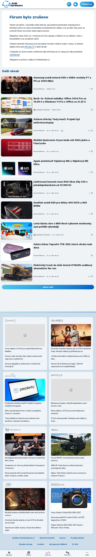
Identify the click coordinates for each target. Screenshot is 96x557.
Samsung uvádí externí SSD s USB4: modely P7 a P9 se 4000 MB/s (62, 79)
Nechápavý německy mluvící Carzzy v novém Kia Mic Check (25, 459)
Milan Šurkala (39, 89)
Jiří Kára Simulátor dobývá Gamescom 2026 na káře (70, 357)
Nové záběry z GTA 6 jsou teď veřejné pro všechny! (68, 412)
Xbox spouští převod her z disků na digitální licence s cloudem (23, 412)
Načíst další (48, 287)
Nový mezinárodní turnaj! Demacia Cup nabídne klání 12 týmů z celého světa (24, 474)
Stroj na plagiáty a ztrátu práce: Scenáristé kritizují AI (22, 365)
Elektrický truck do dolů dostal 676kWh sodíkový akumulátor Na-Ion (63, 267)
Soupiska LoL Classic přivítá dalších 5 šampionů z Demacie (25, 466)
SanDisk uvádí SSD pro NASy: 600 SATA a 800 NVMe (60, 204)
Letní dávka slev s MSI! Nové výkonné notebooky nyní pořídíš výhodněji (63, 225)
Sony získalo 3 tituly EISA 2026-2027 (66, 513)
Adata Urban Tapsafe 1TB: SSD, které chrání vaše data (63, 246)
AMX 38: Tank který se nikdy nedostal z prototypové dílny (67, 466)
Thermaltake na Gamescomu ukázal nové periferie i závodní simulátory (22, 419)
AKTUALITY (29, 47)
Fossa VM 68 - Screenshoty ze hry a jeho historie (67, 459)
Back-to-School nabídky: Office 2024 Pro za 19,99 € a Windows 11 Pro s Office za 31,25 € (60, 100)
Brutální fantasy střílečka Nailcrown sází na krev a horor (24, 514)
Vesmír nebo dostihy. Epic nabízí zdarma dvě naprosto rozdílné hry (23, 357)
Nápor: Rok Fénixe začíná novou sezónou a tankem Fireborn (68, 474)
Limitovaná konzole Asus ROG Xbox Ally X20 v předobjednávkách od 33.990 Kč (61, 183)
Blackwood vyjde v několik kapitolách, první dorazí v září (69, 404)
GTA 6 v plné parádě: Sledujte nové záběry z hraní (69, 419)
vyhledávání (15, 55)
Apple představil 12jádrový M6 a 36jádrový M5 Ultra (61, 163)
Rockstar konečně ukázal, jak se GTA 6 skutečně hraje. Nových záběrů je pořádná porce (71, 350)
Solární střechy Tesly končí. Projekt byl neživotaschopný (57, 121)
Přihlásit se (87, 4)
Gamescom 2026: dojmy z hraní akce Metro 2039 (23, 529)
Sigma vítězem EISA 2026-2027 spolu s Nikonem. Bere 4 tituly (67, 526)
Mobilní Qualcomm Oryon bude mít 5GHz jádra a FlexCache (62, 142)
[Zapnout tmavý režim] (75, 4)
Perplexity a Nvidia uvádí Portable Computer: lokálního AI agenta (23, 404)
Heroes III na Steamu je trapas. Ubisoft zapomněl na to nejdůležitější (67, 365)
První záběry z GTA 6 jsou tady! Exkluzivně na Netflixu (23, 350)
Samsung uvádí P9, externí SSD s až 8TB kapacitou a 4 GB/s (67, 518)
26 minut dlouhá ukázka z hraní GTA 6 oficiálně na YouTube (24, 521)
